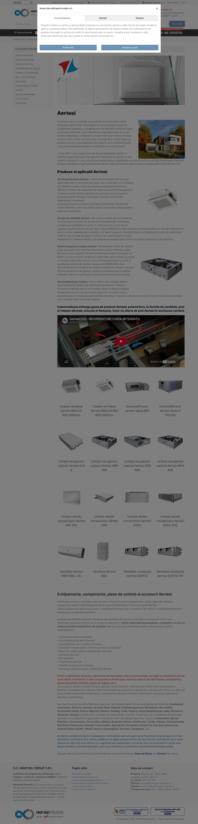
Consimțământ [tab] (62, 18)
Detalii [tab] (103, 18)
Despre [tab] (140, 18)
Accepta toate (130, 47)
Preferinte (68, 47)
